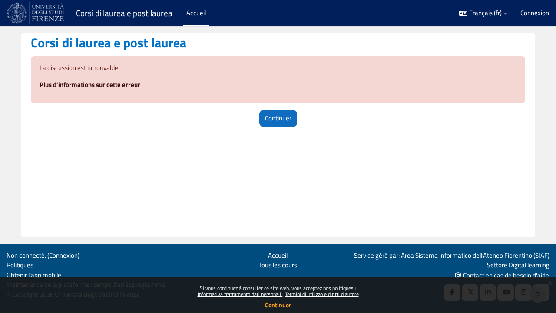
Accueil (278, 255)
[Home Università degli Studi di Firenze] (36, 13)
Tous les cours (277, 265)
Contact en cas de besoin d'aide (505, 275)
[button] (483, 13)
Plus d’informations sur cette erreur (90, 85)
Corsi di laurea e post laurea (124, 13)
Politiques (20, 265)
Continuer (278, 305)
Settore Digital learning (518, 265)
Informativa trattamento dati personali (240, 294)
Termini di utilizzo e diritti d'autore (322, 294)
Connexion (534, 13)
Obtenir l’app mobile (34, 275)
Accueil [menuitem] (196, 13)
